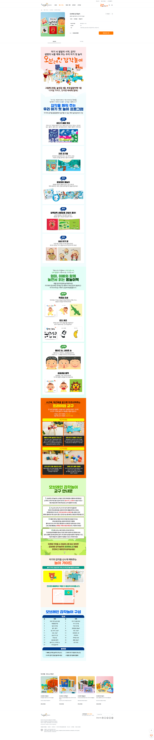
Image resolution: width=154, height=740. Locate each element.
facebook (103, 718)
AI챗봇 (151, 735)
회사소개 (97, 1)
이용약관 (49, 726)
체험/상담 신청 (106, 33)
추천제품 (81, 41)
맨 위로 (151, 730)
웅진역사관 (98, 718)
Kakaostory (107, 718)
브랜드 (55, 5)
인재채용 (72, 726)
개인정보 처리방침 (43, 726)
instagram (112, 718)
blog (110, 718)
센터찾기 (74, 5)
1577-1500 (89, 714)
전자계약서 (53, 726)
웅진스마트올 (103, 1)
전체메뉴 (112, 5)
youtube (105, 718)
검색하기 (109, 5)
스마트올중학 (110, 1)
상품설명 (54, 41)
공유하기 (112, 14)
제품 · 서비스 (61, 5)
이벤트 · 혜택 (68, 5)
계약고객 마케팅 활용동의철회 (61, 726)
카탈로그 (108, 13)
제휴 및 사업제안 (78, 726)
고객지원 (79, 5)
